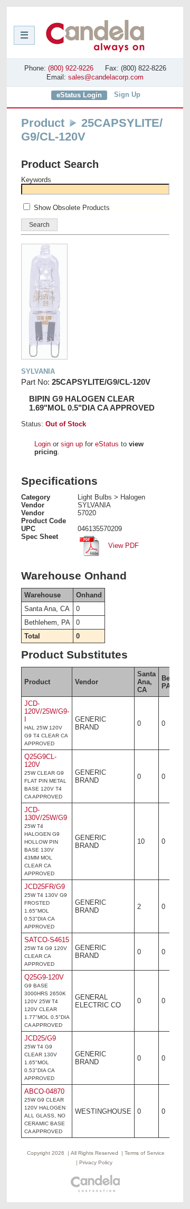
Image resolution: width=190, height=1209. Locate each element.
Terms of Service (145, 1153)
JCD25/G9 (40, 1038)
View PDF (122, 545)
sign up (72, 444)
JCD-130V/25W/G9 (45, 814)
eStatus (107, 444)
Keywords (36, 180)
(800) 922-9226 (70, 68)
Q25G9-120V (44, 977)
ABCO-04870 (44, 1091)
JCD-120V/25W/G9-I (46, 711)
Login (42, 444)
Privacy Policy (95, 1162)
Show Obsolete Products (72, 208)
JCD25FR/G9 (44, 887)
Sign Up (127, 94)
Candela (95, 35)
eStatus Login (79, 95)
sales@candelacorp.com (106, 77)
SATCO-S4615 (46, 940)
